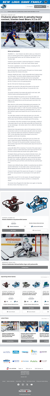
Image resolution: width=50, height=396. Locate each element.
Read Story (25, 267)
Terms (24, 381)
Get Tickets (39, 6)
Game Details (37, 230)
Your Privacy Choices (31, 381)
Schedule (30, 6)
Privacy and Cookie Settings (42, 381)
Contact (3, 381)
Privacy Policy (18, 381)
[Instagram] (23, 384)
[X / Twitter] (27, 384)
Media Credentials (10, 381)
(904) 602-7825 (24, 376)
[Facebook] (18, 384)
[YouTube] (31, 384)
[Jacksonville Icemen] (3, 6)
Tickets (14, 230)
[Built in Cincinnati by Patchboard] (25, 390)
